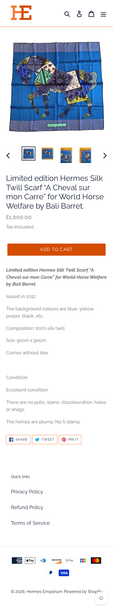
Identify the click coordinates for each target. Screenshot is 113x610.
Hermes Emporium (45, 591)
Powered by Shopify (83, 591)
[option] (28, 153)
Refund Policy (27, 507)
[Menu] (103, 13)
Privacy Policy (27, 492)
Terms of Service (30, 523)
